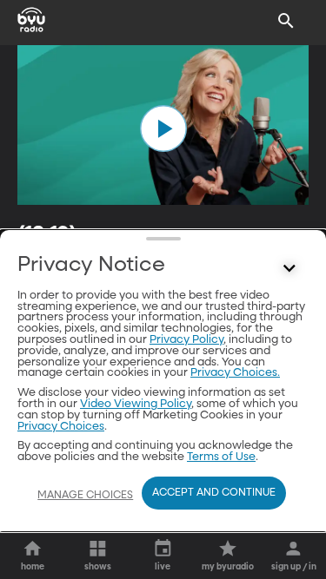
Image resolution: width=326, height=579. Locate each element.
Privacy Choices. (235, 372)
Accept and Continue (214, 493)
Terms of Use (221, 457)
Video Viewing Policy (135, 404)
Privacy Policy (186, 339)
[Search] (286, 21)
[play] (163, 128)
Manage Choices (85, 495)
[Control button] (289, 269)
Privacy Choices (60, 426)
